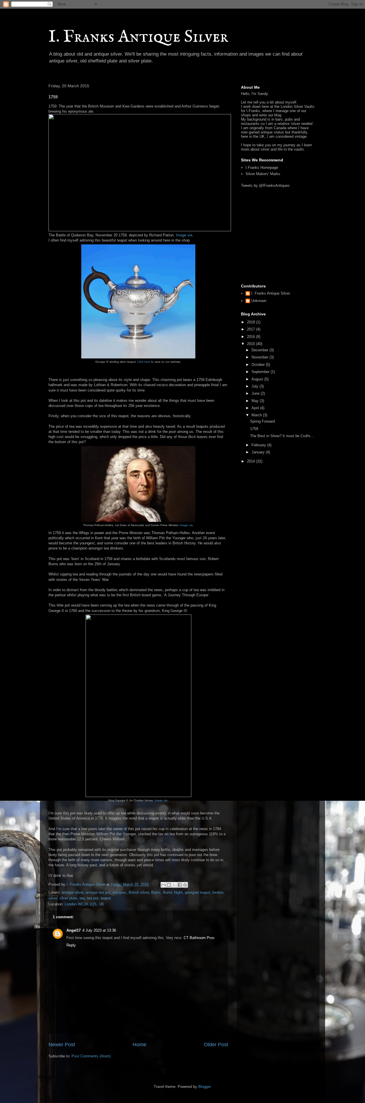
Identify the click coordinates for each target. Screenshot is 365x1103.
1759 (254, 429)
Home (139, 1044)
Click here (143, 361)
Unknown (258, 301)
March (257, 415)
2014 (251, 461)
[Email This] (163, 885)
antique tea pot (98, 892)
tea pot (92, 898)
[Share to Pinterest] (185, 885)
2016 (251, 336)
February (259, 445)
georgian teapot (197, 892)
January (259, 452)
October (259, 364)
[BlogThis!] (169, 885)
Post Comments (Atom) (91, 1056)
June (256, 393)
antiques (119, 892)
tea (82, 898)
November (260, 357)
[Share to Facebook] (179, 885)
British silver (139, 892)
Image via (184, 235)
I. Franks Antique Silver (138, 37)
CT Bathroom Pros (199, 938)
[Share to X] (174, 885)
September (261, 372)
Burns (156, 892)
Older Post (216, 1044)
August (258, 379)
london (217, 892)
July (255, 386)
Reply (71, 945)
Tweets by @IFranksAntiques (265, 185)
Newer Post (61, 1044)
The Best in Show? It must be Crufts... (282, 436)
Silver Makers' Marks (263, 174)
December (260, 350)
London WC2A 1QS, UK (84, 904)
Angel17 (73, 930)
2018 (251, 322)
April (256, 408)
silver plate (68, 898)
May (256, 401)
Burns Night (172, 892)
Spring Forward (262, 421)
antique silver (72, 892)
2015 (251, 344)
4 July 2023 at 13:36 (99, 930)
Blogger (204, 1086)
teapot (106, 898)
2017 (251, 329)
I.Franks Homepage (262, 167)
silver (52, 898)
